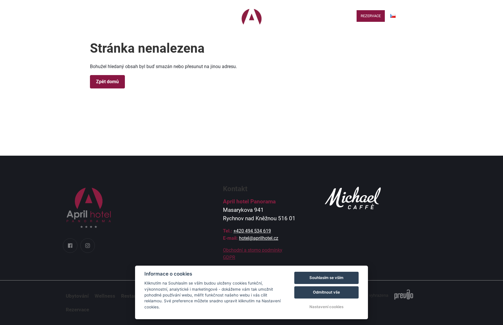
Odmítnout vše (326, 292)
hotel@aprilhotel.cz (258, 238)
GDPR (229, 257)
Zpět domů (107, 81)
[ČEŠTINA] (393, 16)
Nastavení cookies (326, 306)
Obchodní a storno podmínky (252, 250)
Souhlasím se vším (326, 277)
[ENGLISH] (392, 25)
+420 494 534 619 (252, 231)
